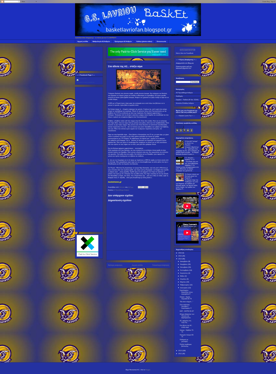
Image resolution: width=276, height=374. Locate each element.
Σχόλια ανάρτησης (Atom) (143, 271)
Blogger (147, 370)
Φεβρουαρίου (185, 285)
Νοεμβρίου (184, 264)
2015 (180, 256)
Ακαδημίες (179, 96)
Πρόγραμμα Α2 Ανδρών (123, 41)
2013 (180, 350)
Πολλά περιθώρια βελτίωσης (185, 345)
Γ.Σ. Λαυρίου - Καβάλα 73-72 (189, 158)
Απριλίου (183, 279)
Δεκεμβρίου (184, 261)
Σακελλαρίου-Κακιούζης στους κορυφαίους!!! (186, 292)
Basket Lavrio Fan (81, 78)
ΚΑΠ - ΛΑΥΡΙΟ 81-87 (187, 311)
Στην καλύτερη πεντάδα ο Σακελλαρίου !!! (186, 306)
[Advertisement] (138, 255)
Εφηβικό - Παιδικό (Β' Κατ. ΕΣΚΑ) (187, 99)
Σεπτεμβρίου (184, 270)
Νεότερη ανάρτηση (115, 265)
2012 (180, 353)
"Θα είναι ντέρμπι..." (186, 301)
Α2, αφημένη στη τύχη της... (185, 321)
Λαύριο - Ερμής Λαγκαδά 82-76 (186, 298)
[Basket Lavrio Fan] (77, 80)
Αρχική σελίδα (82, 41)
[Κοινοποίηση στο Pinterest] (147, 187)
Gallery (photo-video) (144, 41)
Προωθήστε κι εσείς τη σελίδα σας (85, 82)
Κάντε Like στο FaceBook (184, 53)
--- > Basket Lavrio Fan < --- (185, 116)
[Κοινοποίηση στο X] (143, 187)
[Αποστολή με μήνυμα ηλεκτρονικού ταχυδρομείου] (139, 187)
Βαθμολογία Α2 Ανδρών (101, 41)
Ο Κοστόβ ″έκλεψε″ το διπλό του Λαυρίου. (191, 143)
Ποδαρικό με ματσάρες (184, 340)
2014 (180, 259)
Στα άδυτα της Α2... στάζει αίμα (186, 326)
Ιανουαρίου (184, 288)
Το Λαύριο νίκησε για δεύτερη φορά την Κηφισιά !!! (192, 176)
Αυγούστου (184, 273)
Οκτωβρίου (184, 267)
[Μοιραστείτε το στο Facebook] (145, 187)
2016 (180, 253)
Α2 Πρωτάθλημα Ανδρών (121, 190)
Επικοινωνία (161, 41)
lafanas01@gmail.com (183, 68)
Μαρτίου (183, 282)
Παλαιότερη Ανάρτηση (160, 265)
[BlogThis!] (141, 187)
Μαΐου (182, 276)
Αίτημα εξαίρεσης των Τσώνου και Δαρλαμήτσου (187, 316)
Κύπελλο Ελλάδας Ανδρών (185, 103)
